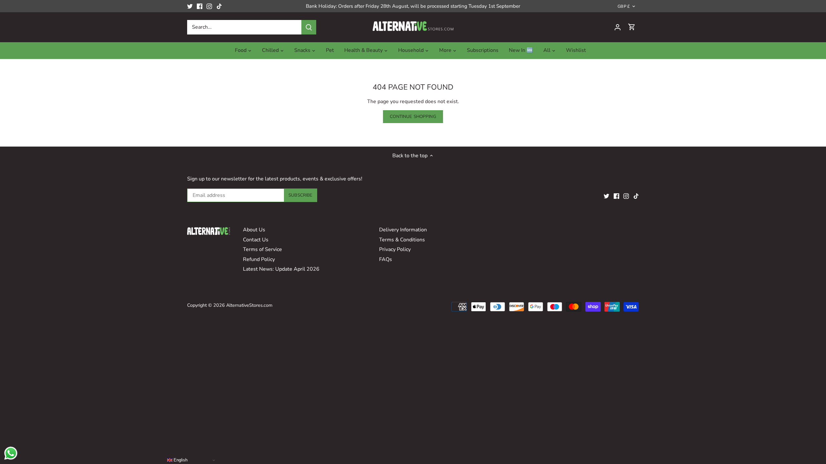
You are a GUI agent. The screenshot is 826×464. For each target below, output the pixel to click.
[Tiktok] (219, 6)
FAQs (385, 259)
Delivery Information (403, 229)
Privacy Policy (395, 249)
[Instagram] (209, 6)
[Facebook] (199, 6)
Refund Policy (259, 259)
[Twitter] (190, 6)
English (179, 460)
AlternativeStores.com (249, 305)
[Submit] (308, 27)
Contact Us (255, 239)
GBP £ (624, 6)
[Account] (617, 27)
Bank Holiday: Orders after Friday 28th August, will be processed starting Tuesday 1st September (413, 6)
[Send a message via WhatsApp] (10, 453)
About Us (254, 229)
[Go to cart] (632, 27)
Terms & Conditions (402, 239)
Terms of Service (262, 249)
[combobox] (244, 27)
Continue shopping (413, 116)
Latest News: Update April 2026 (281, 269)
